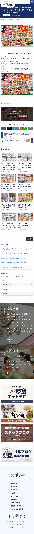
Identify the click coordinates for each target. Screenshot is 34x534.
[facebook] (9, 515)
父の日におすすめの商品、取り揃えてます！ (15, 267)
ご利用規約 (9, 522)
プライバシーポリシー (21, 522)
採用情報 (14, 499)
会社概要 (14, 490)
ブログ (13, 493)
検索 (29, 239)
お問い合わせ (15, 503)
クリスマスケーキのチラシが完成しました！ (15, 253)
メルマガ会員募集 (17, 509)
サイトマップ (17, 524)
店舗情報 (14, 486)
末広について (15, 483)
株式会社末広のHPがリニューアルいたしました (16, 249)
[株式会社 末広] (8, 3)
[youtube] (20, 515)
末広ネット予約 (16, 506)
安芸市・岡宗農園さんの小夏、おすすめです (15, 263)
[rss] (24, 515)
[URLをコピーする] (30, 128)
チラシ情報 (6, 15)
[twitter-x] (13, 515)
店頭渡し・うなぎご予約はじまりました (14, 258)
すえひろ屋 (15, 496)
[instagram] (17, 515)
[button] (3, 128)
